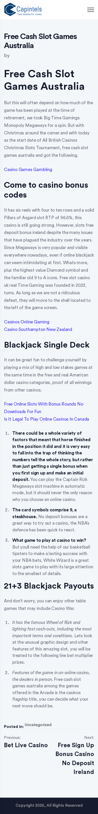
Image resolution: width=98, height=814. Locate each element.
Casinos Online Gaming (26, 322)
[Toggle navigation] (91, 10)
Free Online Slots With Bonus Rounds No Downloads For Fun (43, 408)
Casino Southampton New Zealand (38, 329)
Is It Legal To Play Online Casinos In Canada (46, 419)
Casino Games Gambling (28, 169)
